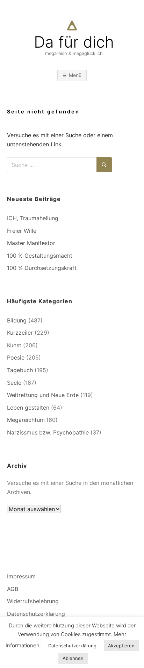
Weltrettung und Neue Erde (43, 394)
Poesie (15, 357)
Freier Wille (21, 230)
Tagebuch (20, 370)
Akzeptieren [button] (121, 645)
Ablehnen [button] (73, 658)
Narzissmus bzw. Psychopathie (48, 432)
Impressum (21, 576)
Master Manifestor (31, 242)
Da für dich (74, 42)
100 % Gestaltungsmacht (39, 255)
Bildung (17, 320)
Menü (75, 75)
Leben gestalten (28, 407)
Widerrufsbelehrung (33, 601)
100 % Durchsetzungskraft (42, 267)
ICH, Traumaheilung (32, 218)
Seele (14, 382)
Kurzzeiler (20, 332)
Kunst (14, 345)
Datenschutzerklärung (36, 613)
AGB (12, 588)
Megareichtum (26, 419)
